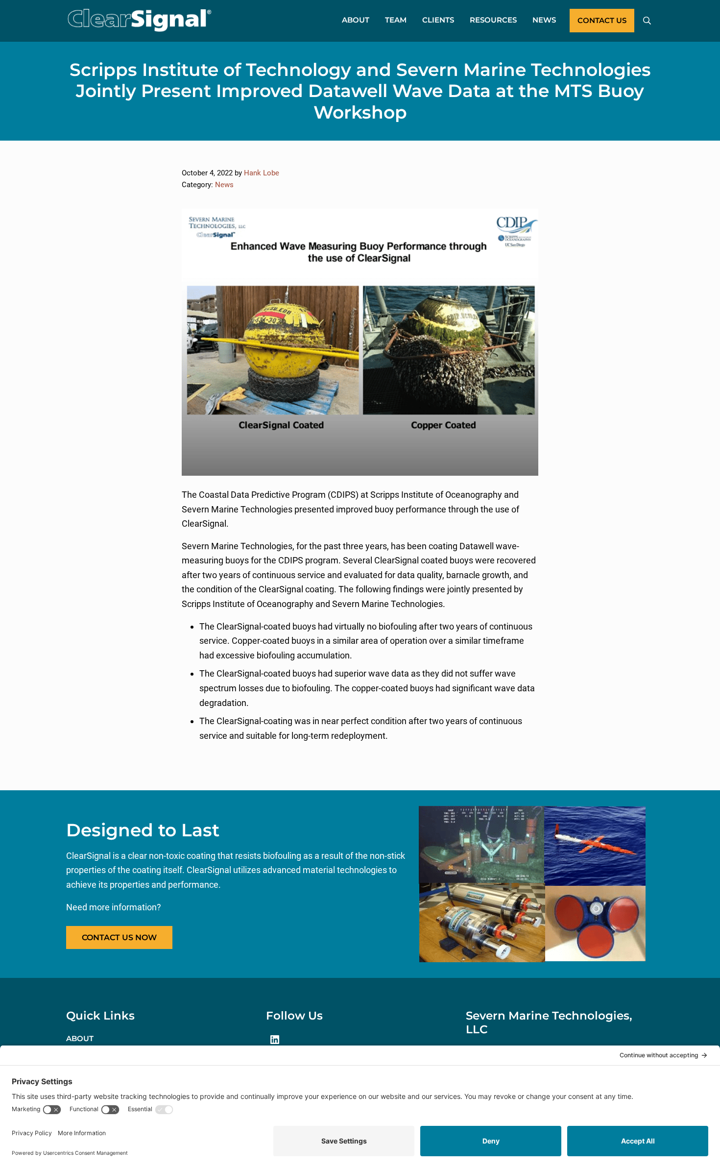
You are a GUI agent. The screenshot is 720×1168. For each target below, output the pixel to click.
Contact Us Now (119, 937)
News (224, 184)
